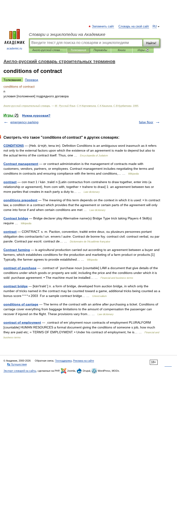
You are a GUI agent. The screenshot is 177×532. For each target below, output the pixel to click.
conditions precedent (20, 200)
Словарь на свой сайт (133, 26)
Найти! (151, 43)
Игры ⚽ (143, 50)
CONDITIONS (13, 145)
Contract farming (16, 250)
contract (10, 182)
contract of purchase (19, 268)
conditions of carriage (20, 304)
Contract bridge (15, 218)
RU (155, 26)
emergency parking (24, 122)
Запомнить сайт (103, 26)
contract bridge (15, 286)
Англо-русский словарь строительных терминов (47, 50)
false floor (146, 122)
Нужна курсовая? (36, 115)
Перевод (31, 80)
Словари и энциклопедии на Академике (67, 34)
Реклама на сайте (83, 360)
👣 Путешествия (17, 364)
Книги (122, 50)
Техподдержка (63, 360)
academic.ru (14, 48)
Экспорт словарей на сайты (19, 370)
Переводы (100, 50)
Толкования (78, 50)
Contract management (20, 164)
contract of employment (22, 322)
